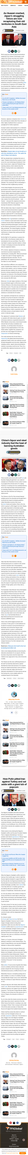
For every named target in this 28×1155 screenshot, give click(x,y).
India (8, 281)
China (11, 353)
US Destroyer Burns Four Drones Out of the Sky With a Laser (17, 398)
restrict (3, 220)
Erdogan (9, 1039)
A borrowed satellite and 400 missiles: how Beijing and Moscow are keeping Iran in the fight (13, 860)
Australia (9, 678)
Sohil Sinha (9, 30)
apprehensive (15, 837)
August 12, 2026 (13, 393)
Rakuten (21, 316)
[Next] (15, 113)
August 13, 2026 (13, 387)
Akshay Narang (9, 790)
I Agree (23, 1153)
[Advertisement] (14, 432)
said (6, 986)
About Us (14, 1135)
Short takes (20, 678)
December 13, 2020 (20, 30)
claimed (21, 885)
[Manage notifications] (24, 1140)
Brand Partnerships (14, 1146)
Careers (14, 1144)
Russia (4, 919)
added (5, 965)
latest (4, 504)
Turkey (10, 919)
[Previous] (13, 113)
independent (4, 333)
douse (15, 919)
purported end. (19, 926)
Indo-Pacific (4, 5)
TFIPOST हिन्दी (14, 1140)
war (23, 478)
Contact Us (14, 1137)
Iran (13, 1039)
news (17, 575)
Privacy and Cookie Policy (12, 1153)
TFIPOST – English (14, 1138)
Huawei (16, 353)
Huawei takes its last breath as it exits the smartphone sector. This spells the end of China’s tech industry (13, 153)
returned (23, 119)
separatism (9, 1015)
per (7, 614)
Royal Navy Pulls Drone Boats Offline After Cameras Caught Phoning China (17, 406)
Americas (13, 5)
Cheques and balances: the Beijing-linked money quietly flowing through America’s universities (13, 103)
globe (24, 82)
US (10, 218)
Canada (20, 5)
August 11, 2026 (13, 418)
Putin (17, 1039)
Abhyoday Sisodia (15, 452)
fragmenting (4, 338)
